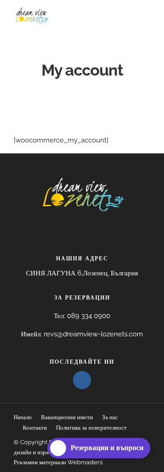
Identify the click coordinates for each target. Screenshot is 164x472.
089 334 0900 (88, 316)
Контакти (35, 427)
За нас (110, 417)
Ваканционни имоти (67, 417)
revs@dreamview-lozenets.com (93, 334)
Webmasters (84, 462)
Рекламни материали (40, 462)
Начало (23, 417)
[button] (82, 273)
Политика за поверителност (91, 427)
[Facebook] (82, 380)
